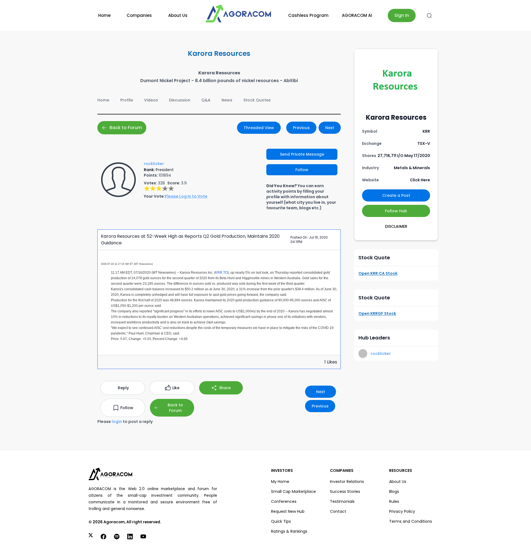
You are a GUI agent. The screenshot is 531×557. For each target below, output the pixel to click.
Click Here (420, 180)
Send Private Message (302, 154)
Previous (301, 127)
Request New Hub (287, 511)
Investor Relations (347, 481)
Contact (338, 511)
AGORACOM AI (357, 15)
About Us (178, 15)
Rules (394, 501)
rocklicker (381, 353)
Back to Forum (126, 127)
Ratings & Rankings (289, 531)
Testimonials (342, 501)
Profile (126, 100)
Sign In (401, 15)
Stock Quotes (257, 100)
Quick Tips (281, 521)
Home (104, 15)
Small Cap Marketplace (293, 491)
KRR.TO (221, 272)
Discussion (179, 100)
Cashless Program (308, 15)
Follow (301, 169)
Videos (151, 100)
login (117, 421)
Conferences (283, 501)
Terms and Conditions (410, 521)
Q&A (205, 100)
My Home (280, 481)
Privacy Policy (402, 511)
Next (329, 127)
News (227, 100)
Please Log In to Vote (186, 196)
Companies (139, 15)
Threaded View (259, 127)
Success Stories (345, 491)
